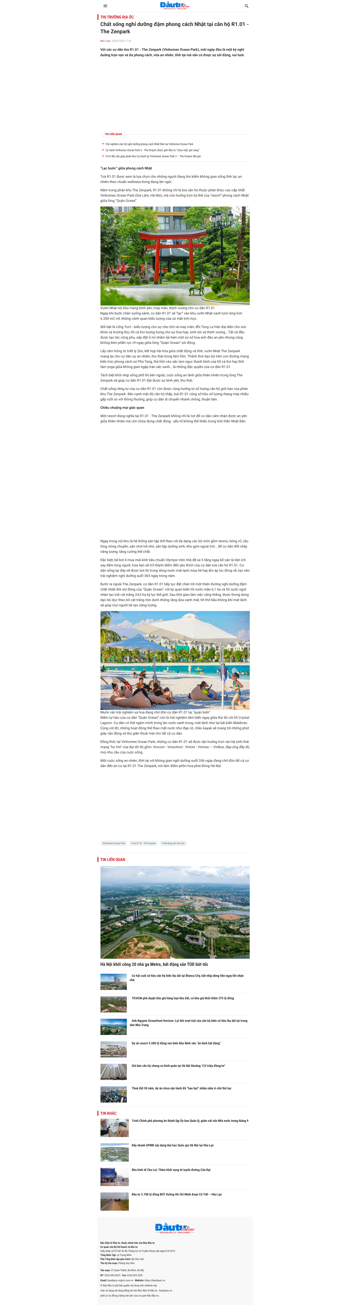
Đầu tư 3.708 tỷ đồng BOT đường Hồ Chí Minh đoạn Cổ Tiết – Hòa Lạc (177, 1194)
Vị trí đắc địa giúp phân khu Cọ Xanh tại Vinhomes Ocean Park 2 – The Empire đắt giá (153, 156)
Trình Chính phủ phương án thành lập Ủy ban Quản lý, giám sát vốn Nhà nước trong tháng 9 (190, 1121)
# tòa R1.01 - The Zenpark (143, 843)
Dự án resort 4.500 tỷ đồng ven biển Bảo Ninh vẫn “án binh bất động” (176, 1043)
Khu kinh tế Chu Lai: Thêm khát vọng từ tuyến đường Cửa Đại (171, 1170)
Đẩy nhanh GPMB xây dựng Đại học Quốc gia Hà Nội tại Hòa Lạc (173, 1145)
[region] (175, 94)
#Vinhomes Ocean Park (114, 843)
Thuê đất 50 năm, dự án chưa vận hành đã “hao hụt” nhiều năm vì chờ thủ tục (182, 1088)
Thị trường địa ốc (117, 17)
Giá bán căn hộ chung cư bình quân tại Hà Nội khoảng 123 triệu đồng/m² (178, 1066)
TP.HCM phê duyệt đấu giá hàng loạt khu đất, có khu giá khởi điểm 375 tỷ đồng (183, 998)
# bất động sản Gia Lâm (173, 843)
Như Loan (105, 41)
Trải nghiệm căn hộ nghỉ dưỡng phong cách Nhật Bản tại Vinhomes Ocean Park (149, 144)
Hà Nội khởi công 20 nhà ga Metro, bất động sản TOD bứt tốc (154, 964)
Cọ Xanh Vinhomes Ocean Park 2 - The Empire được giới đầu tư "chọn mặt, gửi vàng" (153, 150)
